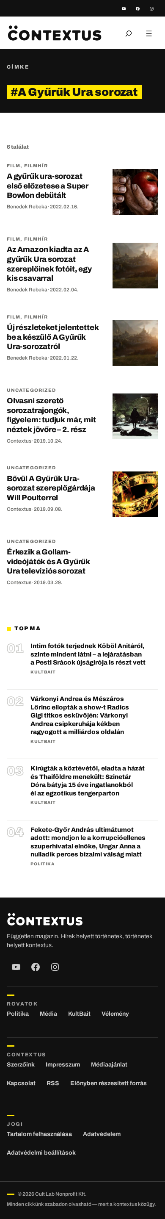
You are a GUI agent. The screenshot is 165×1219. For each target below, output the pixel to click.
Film (13, 165)
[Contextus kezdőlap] (54, 33)
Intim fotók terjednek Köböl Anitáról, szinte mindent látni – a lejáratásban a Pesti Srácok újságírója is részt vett (88, 654)
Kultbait (43, 672)
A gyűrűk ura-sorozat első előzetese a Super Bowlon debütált (47, 185)
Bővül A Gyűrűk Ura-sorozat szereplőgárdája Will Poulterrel (51, 488)
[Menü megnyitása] (149, 33)
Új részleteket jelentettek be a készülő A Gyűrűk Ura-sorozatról (53, 337)
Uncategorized (31, 390)
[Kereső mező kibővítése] (128, 33)
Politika (42, 864)
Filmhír (36, 165)
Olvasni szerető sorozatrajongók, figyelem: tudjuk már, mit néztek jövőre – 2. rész (51, 415)
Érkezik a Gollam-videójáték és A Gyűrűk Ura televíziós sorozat (48, 561)
